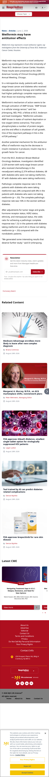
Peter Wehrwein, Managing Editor (19, 397)
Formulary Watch (9, 291)
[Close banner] (46, 3)
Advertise (25, 628)
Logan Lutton (11, 448)
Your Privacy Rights (24, 644)
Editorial (24, 630)
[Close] (45, 733)
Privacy (24, 639)
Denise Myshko (11, 496)
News (28, 698)
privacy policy (8, 278)
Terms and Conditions (24, 636)
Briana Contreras (12, 350)
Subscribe (36, 272)
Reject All (27, 766)
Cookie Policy (20, 755)
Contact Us (24, 633)
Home (8, 698)
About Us (24, 625)
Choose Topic (22, 14)
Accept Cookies (27, 773)
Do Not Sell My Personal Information (24, 641)
